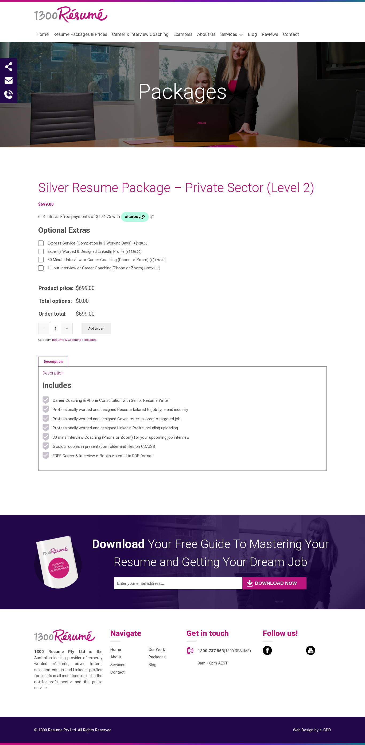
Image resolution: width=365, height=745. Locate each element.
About (115, 657)
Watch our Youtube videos (310, 650)
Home (115, 649)
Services (117, 664)
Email (8, 80)
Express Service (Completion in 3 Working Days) (98, 243)
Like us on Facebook (267, 650)
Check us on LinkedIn (281, 650)
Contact (117, 672)
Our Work (157, 649)
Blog (152, 664)
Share (8, 66)
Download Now (276, 583)
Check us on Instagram (296, 650)
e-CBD (325, 730)
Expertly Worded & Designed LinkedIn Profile (95, 251)
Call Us (8, 94)
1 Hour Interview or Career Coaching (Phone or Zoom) (104, 268)
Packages (157, 657)
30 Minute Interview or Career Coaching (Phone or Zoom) (107, 259)
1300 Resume (70, 14)
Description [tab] (53, 362)
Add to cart (96, 328)
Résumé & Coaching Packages (74, 340)
